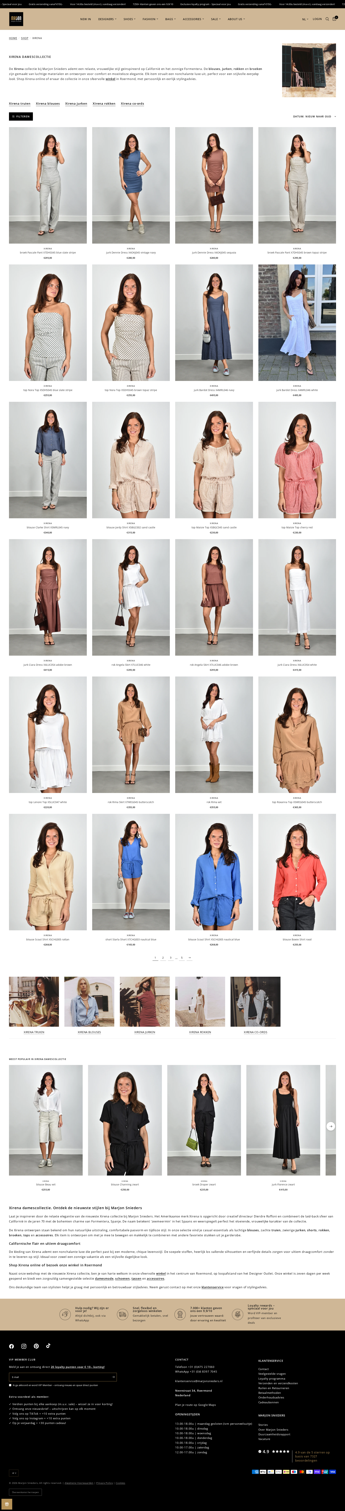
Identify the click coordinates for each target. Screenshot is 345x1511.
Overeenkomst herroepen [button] (25, 1492)
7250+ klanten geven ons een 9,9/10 (101, 4)
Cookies (120, 1483)
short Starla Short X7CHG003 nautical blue (130, 939)
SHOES (128, 19)
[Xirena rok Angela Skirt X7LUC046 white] (131, 597)
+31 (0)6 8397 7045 (203, 1371)
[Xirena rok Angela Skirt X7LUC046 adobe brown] (214, 597)
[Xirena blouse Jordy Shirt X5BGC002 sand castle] (131, 460)
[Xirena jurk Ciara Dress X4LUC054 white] (297, 597)
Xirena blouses (48, 103)
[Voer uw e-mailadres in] (113, 1377)
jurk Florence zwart (283, 1184)
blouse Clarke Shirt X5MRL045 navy (48, 527)
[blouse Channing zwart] (125, 1120)
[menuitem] (86, 19)
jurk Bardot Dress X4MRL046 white (297, 390)
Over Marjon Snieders (273, 1429)
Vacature (264, 1439)
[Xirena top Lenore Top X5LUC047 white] (48, 734)
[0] (333, 19)
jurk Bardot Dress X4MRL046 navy (214, 390)
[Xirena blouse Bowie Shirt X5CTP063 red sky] (297, 872)
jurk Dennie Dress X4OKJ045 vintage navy (131, 252)
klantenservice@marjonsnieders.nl (199, 1381)
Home (13, 38)
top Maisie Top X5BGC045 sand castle (214, 527)
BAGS (169, 19)
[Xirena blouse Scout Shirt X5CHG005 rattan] (48, 872)
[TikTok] (52, 1346)
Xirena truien (20, 103)
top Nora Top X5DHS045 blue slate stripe (47, 390)
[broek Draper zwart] (204, 1120)
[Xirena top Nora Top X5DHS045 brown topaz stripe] (131, 322)
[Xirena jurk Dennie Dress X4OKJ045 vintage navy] (131, 185)
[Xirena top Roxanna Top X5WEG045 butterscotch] (297, 734)
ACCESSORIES (192, 19)
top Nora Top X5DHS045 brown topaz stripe (131, 390)
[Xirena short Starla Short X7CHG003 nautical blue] (131, 872)
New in (85, 19)
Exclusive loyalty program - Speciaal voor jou (153, 4)
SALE (214, 19)
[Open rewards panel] (6, 1504)
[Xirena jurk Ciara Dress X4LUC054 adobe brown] (48, 597)
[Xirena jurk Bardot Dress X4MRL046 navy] (214, 322)
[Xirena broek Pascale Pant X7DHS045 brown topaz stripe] (297, 185)
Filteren (23, 116)
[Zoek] (327, 19)
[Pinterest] (39, 1346)
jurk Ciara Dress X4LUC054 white (297, 664)
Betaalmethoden (269, 1393)
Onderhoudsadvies (271, 1397)
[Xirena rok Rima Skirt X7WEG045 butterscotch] (131, 734)
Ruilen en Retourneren (273, 1388)
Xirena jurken (76, 103)
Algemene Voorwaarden (79, 1483)
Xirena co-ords (132, 103)
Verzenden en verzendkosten (278, 1383)
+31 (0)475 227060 (201, 1367)
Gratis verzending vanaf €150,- (203, 4)
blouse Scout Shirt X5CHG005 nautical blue (214, 939)
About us (235, 19)
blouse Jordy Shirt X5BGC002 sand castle (131, 527)
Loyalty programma (271, 1378)
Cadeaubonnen (268, 1402)
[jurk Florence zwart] (283, 1120)
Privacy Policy (104, 1483)
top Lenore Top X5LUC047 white (48, 802)
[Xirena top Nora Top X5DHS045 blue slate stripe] (48, 322)
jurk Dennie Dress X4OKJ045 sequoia (214, 252)
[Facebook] (14, 1346)
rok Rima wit (214, 802)
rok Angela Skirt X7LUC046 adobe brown (214, 664)
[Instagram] (27, 1346)
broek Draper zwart (204, 1184)
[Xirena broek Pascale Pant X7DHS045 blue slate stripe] (48, 185)
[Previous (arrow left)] (14, 1126)
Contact (263, 1369)
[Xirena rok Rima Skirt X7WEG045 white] (214, 734)
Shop (24, 38)
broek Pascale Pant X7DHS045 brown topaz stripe (297, 252)
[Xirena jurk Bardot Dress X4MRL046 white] (297, 322)
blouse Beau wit (46, 1184)
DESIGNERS (106, 19)
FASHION (149, 19)
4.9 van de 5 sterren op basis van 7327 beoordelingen (312, 1456)
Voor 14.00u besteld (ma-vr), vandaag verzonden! (46, 4)
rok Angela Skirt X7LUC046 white (131, 664)
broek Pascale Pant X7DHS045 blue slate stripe (48, 252)
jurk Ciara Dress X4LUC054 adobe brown (48, 664)
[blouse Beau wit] (46, 1120)
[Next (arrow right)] (330, 1126)
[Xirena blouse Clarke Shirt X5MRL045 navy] (48, 460)
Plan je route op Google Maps (195, 1405)
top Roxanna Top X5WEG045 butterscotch (297, 802)
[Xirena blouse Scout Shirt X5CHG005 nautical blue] (214, 872)
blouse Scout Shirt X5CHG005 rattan (47, 939)
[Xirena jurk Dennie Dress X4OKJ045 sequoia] (214, 185)
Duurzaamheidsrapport (274, 1434)
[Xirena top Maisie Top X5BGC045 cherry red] (297, 460)
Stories (263, 1425)
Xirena (48, 248)
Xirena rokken (104, 103)
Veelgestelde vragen (272, 1373)
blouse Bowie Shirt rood (297, 939)
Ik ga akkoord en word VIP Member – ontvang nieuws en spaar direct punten (55, 1385)
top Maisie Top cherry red (297, 527)
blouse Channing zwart (125, 1184)
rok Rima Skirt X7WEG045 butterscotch (131, 802)
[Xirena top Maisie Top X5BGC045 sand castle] (214, 460)
